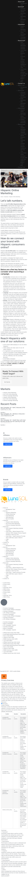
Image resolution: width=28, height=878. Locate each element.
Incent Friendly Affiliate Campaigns (12, 609)
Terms (4, 586)
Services (20, 7)
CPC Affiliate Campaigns (9, 612)
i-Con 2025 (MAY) (7, 640)
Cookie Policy (6, 582)
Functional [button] (3, 830)
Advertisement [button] (5, 858)
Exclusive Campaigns (8, 608)
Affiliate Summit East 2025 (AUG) (11, 642)
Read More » (3, 412)
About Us (21, 1)
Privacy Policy (6, 584)
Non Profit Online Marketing (23, 32)
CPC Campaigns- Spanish (9, 625)
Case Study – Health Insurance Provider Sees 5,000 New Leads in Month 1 (24, 73)
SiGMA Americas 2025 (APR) (10, 639)
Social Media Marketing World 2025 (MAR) (13, 634)
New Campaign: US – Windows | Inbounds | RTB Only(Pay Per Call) (13, 414)
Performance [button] (4, 839)
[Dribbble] (14, 665)
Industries (21, 24)
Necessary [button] (3, 702)
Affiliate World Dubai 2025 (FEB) (11, 632)
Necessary (5, 703)
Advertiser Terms (7, 587)
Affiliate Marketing (10, 514)
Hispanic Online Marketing (23, 28)
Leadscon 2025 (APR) (8, 637)
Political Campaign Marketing (23, 37)
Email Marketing (10, 515)
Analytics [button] (3, 849)
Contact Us (21, 83)
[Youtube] (14, 668)
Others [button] (3, 868)
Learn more (7, 444)
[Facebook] (14, 657)
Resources (21, 40)
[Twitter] (14, 659)
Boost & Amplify (10, 518)
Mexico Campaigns (8, 623)
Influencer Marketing (11, 512)
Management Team (10, 509)
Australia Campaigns (8, 611)
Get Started (7, 382)
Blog (22, 81)
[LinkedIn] (14, 662)
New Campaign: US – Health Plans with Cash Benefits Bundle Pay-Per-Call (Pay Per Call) (13, 420)
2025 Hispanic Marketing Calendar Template (23, 45)
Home (2, 196)
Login (22, 80)
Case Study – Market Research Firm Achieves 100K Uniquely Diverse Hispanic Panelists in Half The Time (16, 533)
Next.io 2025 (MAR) (8, 636)
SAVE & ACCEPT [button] (5, 876)
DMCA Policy (6, 589)
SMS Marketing (9, 517)
